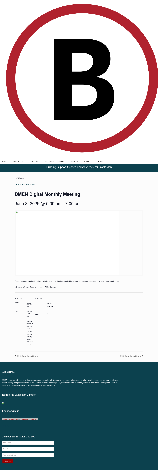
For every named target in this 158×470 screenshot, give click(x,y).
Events (100, 161)
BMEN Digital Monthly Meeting (27, 356)
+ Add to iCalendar (50, 287)
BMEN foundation (50, 306)
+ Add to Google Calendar (27, 287)
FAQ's (5, 426)
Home (4, 161)
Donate (87, 161)
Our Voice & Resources (54, 161)
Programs (34, 161)
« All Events (20, 178)
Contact (74, 161)
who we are (18, 161)
